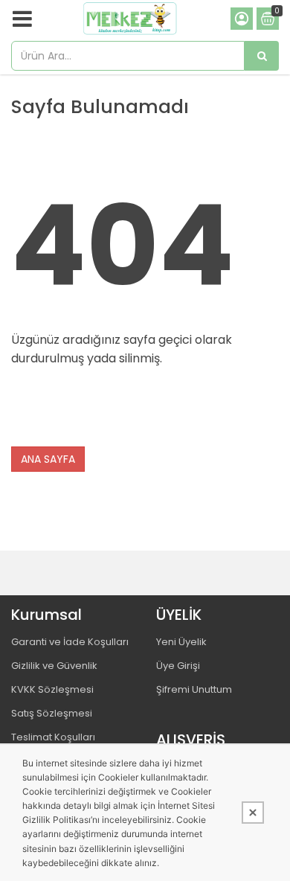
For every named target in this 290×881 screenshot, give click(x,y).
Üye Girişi (178, 666)
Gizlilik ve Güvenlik (54, 666)
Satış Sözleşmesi (51, 713)
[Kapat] (253, 812)
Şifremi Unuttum (194, 689)
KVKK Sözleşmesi (52, 689)
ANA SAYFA (48, 459)
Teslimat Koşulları (53, 737)
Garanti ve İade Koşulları (70, 642)
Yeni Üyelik (181, 642)
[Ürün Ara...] (262, 56)
